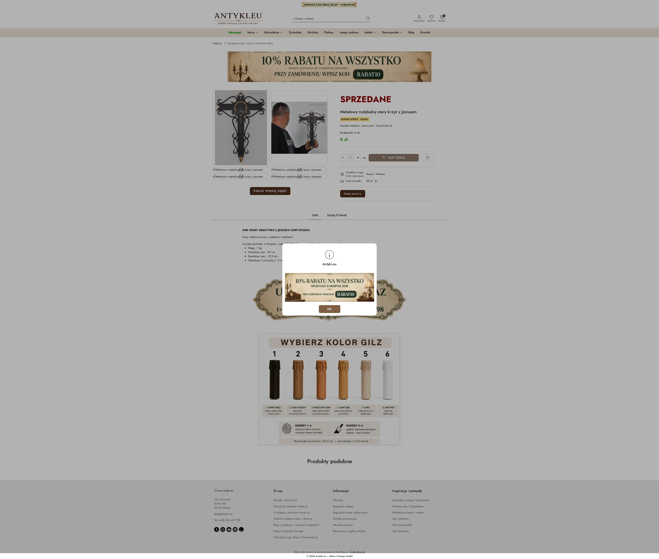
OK (329, 309)
